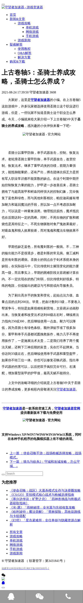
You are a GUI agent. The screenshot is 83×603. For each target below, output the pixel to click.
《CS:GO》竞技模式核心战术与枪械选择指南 (42, 494)
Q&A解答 (24, 53)
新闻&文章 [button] (17, 19)
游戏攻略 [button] (24, 23)
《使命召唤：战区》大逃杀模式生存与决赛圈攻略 (45, 490)
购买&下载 (17, 61)
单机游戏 (16, 540)
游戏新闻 (24, 40)
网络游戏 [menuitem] (32, 31)
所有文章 (16, 532)
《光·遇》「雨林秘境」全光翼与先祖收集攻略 (42, 507)
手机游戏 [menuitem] (32, 36)
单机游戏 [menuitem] (32, 27)
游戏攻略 (16, 536)
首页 (13, 14)
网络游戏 (16, 544)
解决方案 (24, 57)
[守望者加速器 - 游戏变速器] (41, 7)
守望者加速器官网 (67, 408)
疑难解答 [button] (16, 44)
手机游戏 (16, 549)
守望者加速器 (40, 100)
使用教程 (24, 48)
